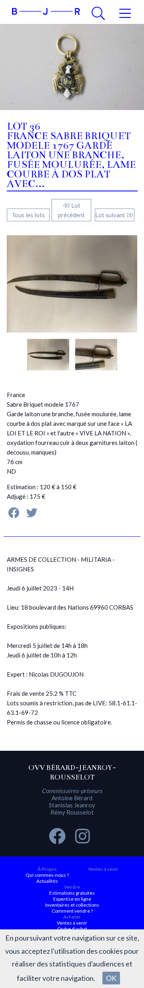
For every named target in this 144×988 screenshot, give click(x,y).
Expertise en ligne (72, 899)
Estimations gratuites (72, 893)
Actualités (47, 881)
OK (111, 978)
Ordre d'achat (72, 929)
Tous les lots (28, 214)
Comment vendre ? (72, 911)
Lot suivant (110, 214)
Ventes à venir (103, 869)
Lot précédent (71, 210)
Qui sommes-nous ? (47, 875)
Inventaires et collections (72, 905)
